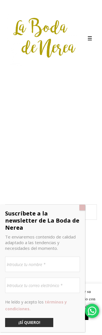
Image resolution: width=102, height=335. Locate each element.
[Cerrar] (82, 207)
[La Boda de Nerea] (45, 38)
